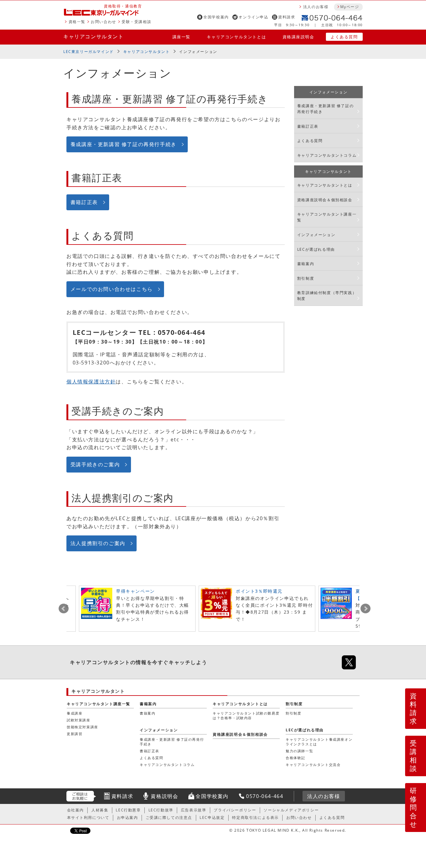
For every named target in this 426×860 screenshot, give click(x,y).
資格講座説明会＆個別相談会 (324, 199)
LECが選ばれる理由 (316, 249)
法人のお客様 (316, 6)
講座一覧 (181, 37)
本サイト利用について (88, 817)
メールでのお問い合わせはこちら (111, 289)
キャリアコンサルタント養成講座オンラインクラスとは (319, 741)
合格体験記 (295, 757)
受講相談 (413, 755)
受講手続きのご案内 (95, 464)
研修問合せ (414, 807)
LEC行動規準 (160, 810)
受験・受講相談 (136, 21)
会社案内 (75, 810)
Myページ (349, 6)
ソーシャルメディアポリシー (291, 810)
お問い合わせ (103, 21)
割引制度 (305, 278)
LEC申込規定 (212, 817)
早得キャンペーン (135, 591)
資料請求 (286, 17)
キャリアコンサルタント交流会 (313, 764)
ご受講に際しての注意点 (169, 817)
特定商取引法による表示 (255, 817)
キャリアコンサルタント (93, 36)
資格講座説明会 (298, 37)
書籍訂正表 (84, 202)
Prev (64, 609)
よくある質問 (344, 37)
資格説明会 (164, 796)
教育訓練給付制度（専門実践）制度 (326, 295)
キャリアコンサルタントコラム (326, 155)
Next (365, 609)
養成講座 (74, 713)
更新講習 (74, 733)
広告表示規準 (193, 810)
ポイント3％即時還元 (259, 591)
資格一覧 (77, 21)
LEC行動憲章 (128, 810)
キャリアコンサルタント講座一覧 (326, 217)
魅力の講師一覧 (299, 750)
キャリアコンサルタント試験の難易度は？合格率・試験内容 (246, 715)
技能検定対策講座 (82, 727)
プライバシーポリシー (235, 810)
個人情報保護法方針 (91, 381)
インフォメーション (328, 92)
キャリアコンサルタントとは (236, 37)
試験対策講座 (78, 720)
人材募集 (99, 810)
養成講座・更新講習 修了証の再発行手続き (123, 144)
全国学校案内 (216, 17)
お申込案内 (127, 817)
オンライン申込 (253, 17)
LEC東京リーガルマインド (88, 51)
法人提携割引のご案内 (97, 543)
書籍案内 (305, 263)
